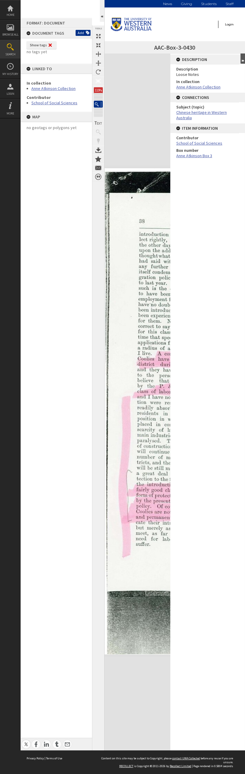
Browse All (10, 34)
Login (10, 94)
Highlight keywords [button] (98, 141)
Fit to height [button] (98, 63)
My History (10, 74)
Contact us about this (98, 167)
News (167, 3)
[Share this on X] (26, 741)
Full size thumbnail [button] (98, 36)
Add (81, 32)
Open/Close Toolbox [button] (102, 11)
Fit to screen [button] (98, 45)
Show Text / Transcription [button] (98, 123)
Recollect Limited (180, 766)
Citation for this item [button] (98, 176)
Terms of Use (54, 758)
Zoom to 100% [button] (98, 81)
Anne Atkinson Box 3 (194, 155)
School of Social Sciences (54, 102)
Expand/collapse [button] (243, 58)
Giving (186, 3)
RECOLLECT (126, 766)
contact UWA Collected (186, 758)
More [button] (10, 113)
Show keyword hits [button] (98, 132)
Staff (230, 3)
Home (10, 15)
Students (209, 3)
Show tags (38, 45)
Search (10, 54)
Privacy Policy (35, 758)
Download (98, 150)
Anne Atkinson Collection (53, 88)
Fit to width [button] (98, 54)
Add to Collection (98, 159)
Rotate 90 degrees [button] (98, 72)
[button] (98, 104)
